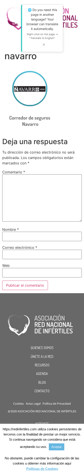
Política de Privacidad (57, 403)
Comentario (13, 172)
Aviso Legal (33, 403)
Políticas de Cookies (42, 469)
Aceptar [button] (57, 447)
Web (6, 265)
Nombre (10, 229)
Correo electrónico (19, 247)
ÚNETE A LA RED (42, 356)
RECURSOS (42, 365)
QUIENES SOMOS (42, 347)
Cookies (18, 403)
